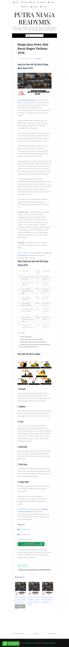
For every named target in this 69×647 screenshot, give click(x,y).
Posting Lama (51, 633)
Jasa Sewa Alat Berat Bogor (26, 100)
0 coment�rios (38, 58)
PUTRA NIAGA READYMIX (34, 18)
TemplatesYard (29, 643)
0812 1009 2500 (24, 529)
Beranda (36, 633)
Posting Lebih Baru (19, 633)
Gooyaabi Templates (49, 643)
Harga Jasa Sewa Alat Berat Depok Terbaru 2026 (47, 599)
